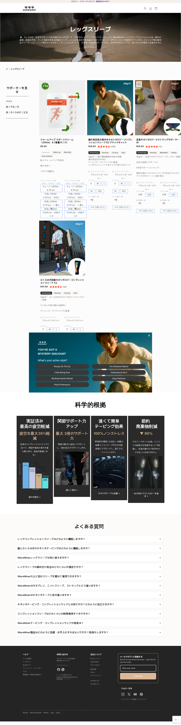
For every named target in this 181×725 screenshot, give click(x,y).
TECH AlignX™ (95, 665)
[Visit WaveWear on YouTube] (135, 694)
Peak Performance (62, 385)
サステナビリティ (95, 675)
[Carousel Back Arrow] (3, 1)
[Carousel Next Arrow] (178, 1)
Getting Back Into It (119, 372)
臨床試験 (93, 669)
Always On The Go (62, 366)
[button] (145, 8)
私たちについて (95, 659)
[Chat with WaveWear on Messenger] (58, 669)
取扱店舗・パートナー (64, 679)
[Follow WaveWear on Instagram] (123, 694)
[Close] (149, 335)
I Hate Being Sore (62, 372)
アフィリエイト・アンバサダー (32, 668)
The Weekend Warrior (118, 366)
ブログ (25, 671)
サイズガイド (27, 662)
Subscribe (138, 676)
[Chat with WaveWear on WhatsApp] (63, 669)
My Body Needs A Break (62, 378)
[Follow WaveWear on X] (129, 694)
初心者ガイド (27, 665)
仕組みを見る (94, 662)
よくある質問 (27, 659)
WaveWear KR (94, 681)
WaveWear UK (94, 684)
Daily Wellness (118, 378)
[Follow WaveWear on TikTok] (141, 694)
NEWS (92, 672)
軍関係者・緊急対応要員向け (32, 674)
